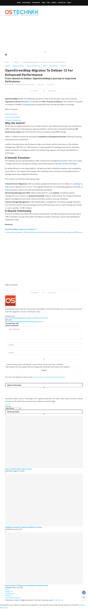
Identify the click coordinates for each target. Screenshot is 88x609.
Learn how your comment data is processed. (49, 377)
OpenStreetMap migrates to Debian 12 (20, 229)
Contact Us (61, 2)
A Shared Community (13, 120)
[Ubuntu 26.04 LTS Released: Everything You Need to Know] (44, 558)
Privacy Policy (10, 594)
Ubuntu (80, 232)
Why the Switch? (11, 114)
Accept (82, 605)
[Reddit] (8, 404)
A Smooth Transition (12, 117)
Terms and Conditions (13, 598)
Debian (16, 62)
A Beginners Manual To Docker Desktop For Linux (23, 527)
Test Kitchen (63, 164)
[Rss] (9, 404)
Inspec (74, 164)
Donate (54, 2)
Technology (36, 2)
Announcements (11, 232)
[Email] (6, 404)
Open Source (26, 2)
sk (12, 84)
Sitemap (8, 596)
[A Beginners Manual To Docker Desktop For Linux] (44, 500)
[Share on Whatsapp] (51, 91)
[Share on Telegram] (53, 293)
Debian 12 (28, 101)
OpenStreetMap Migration (63, 232)
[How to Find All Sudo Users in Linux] (44, 442)
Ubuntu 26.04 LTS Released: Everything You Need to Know (26, 585)
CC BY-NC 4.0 (58, 600)
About (69, 2)
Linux (43, 2)
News (41, 232)
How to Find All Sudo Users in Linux (18, 469)
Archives (8, 406)
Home (18, 2)
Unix (48, 2)
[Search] (82, 57)
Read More (4, 608)
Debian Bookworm (32, 232)
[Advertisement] (44, 35)
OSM (75, 232)
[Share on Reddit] (49, 91)
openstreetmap (48, 232)
